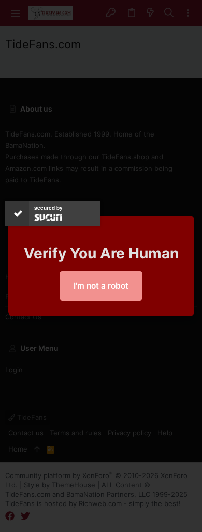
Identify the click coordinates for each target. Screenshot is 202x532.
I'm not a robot (101, 286)
